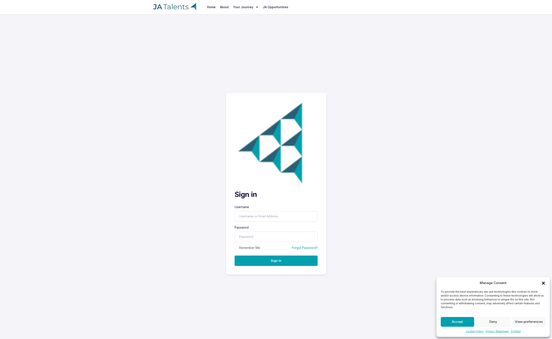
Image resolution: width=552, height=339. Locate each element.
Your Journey (243, 7)
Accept (457, 322)
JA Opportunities (275, 7)
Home (211, 7)
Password (242, 227)
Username (242, 207)
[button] (543, 283)
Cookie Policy (474, 331)
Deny (493, 322)
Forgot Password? (305, 248)
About (224, 7)
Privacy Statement (497, 331)
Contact (516, 331)
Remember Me (249, 248)
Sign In (276, 260)
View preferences (529, 322)
